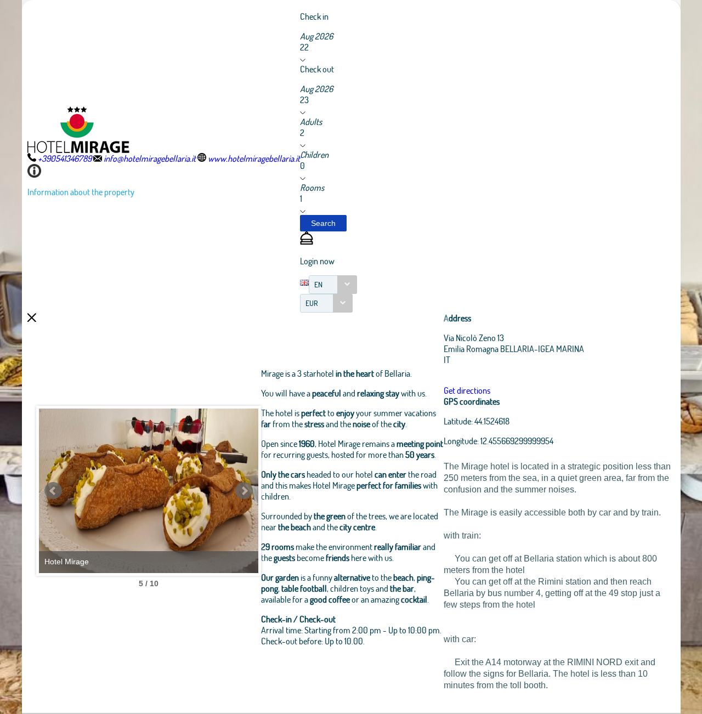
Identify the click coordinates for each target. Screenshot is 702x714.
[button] (323, 223)
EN (318, 284)
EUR (311, 303)
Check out (317, 69)
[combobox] (333, 284)
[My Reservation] (306, 241)
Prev (53, 491)
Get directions (467, 390)
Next (244, 491)
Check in (314, 16)
